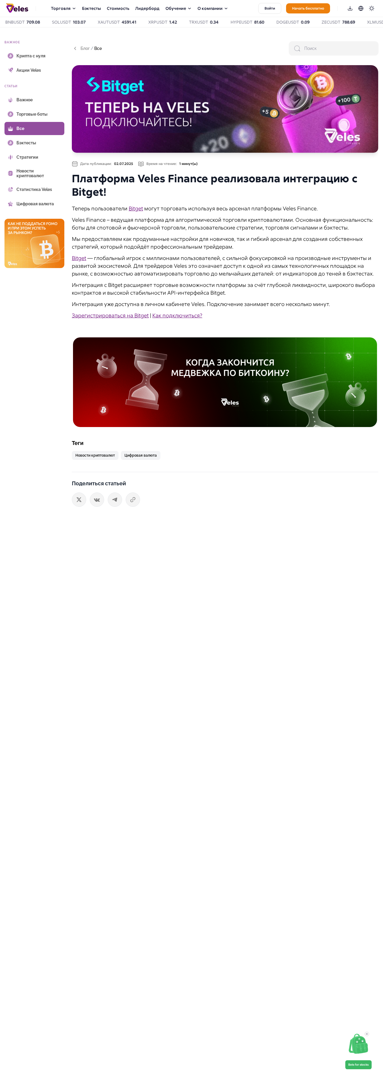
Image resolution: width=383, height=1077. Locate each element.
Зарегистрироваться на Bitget (110, 315)
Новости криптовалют (95, 455)
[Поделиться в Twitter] (79, 499)
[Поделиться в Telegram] (115, 499)
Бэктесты (91, 8)
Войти (270, 8)
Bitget (136, 208)
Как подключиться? (177, 315)
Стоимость (118, 8)
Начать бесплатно (308, 8)
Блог (85, 48)
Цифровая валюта (140, 455)
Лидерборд (147, 8)
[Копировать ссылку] (133, 499)
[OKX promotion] (225, 382)
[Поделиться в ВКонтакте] (97, 499)
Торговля (61, 8)
